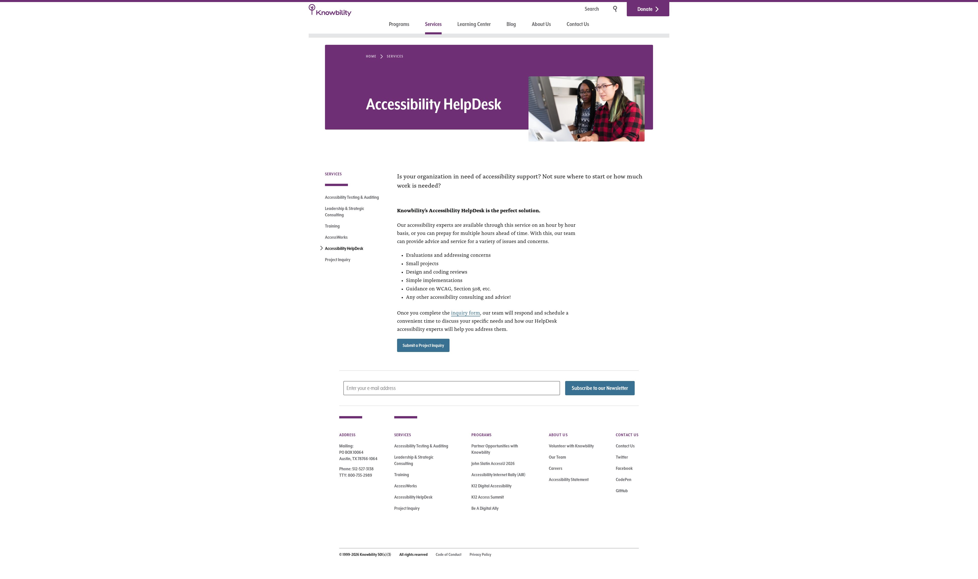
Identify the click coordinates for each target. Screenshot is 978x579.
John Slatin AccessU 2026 (493, 463)
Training (332, 226)
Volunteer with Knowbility (571, 445)
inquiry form (465, 312)
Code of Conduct (448, 554)
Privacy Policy (480, 554)
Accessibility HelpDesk (344, 248)
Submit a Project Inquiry (423, 345)
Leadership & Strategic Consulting (344, 211)
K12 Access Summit (487, 497)
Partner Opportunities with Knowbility (494, 449)
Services (433, 24)
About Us (541, 24)
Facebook (624, 468)
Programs (399, 24)
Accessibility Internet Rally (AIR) (498, 474)
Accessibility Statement (569, 479)
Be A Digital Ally (484, 508)
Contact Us (578, 24)
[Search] (615, 9)
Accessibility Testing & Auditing (352, 197)
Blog (511, 24)
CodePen (623, 479)
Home (371, 56)
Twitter (622, 457)
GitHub (622, 490)
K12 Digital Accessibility (491, 485)
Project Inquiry (337, 259)
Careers (555, 468)
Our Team (557, 457)
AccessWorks (336, 237)
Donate (645, 9)
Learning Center (474, 24)
